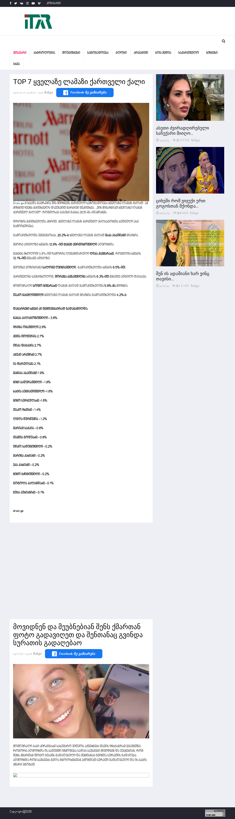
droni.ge (18, 511)
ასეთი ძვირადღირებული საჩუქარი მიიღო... (182, 130)
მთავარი (19, 53)
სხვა (16, 64)
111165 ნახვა (189, 285)
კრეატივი (141, 53)
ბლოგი (121, 53)
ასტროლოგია (44, 53)
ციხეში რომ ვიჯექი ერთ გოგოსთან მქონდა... (180, 203)
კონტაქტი (54, 3)
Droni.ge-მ (20, 203)
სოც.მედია (163, 53)
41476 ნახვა (33, 654)
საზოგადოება (98, 53)
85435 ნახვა (189, 212)
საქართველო (188, 53)
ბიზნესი (212, 53)
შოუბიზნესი (71, 53)
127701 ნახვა (189, 139)
